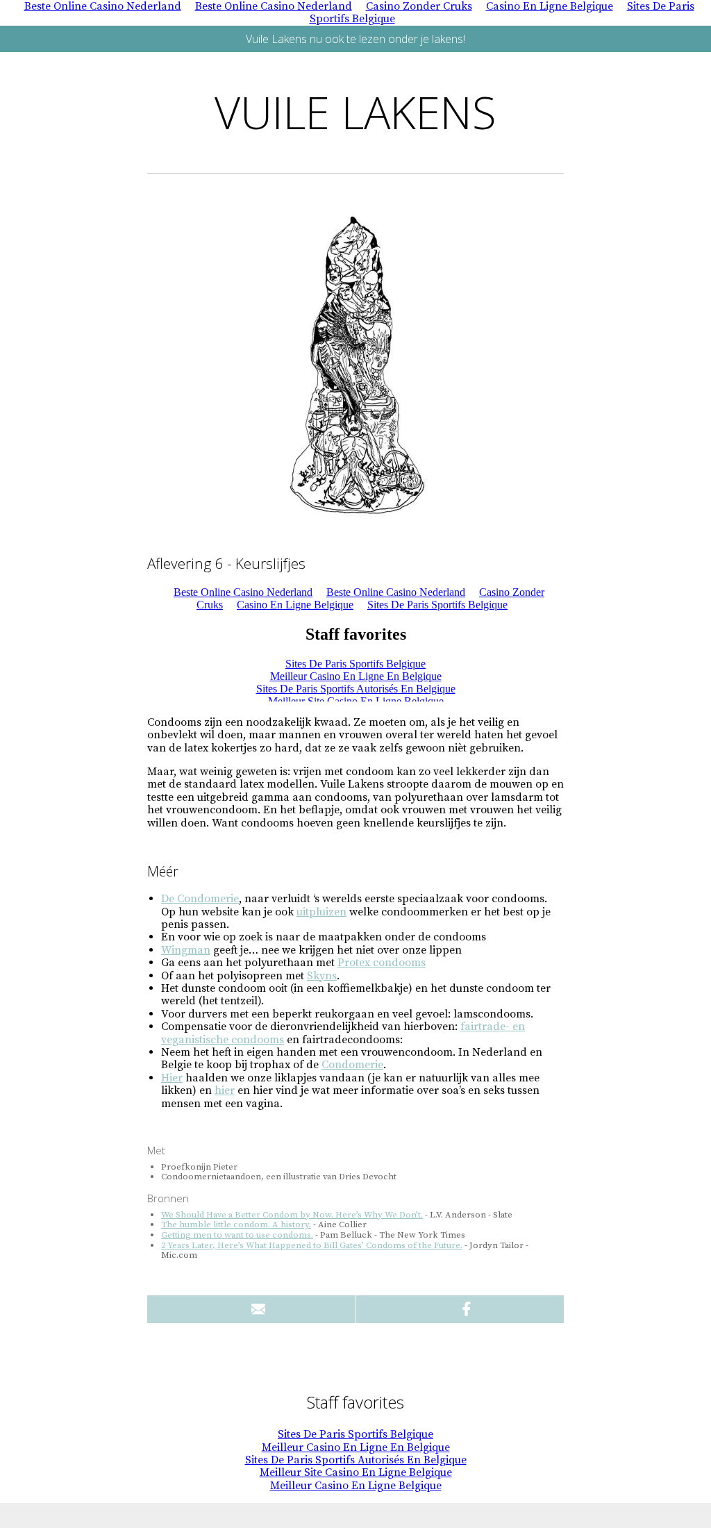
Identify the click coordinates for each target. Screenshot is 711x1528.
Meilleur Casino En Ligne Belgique (356, 1486)
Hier (172, 1078)
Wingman (185, 950)
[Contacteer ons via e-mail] (251, 1308)
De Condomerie (200, 899)
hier (225, 1090)
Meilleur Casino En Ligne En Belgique (356, 1447)
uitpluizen (321, 912)
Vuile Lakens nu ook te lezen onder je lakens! (355, 39)
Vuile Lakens (355, 112)
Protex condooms (381, 963)
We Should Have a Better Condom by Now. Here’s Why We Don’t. (292, 1214)
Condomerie (352, 1065)
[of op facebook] (460, 1308)
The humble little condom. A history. (236, 1224)
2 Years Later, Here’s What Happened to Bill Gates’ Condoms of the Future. (311, 1245)
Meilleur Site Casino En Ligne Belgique (356, 1472)
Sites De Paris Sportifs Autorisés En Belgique (356, 1460)
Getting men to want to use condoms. (237, 1234)
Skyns (322, 976)
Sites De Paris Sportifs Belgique (355, 1434)
